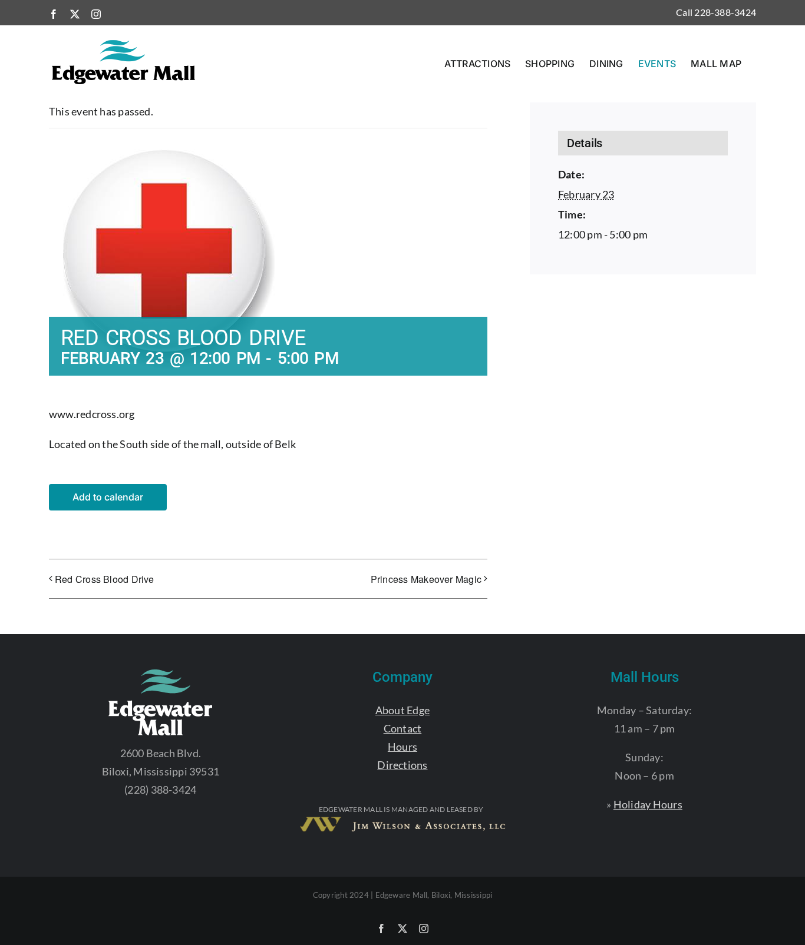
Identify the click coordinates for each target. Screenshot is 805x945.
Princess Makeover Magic (426, 579)
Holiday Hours (647, 804)
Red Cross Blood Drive (104, 579)
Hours (402, 746)
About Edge (402, 710)
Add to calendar (107, 497)
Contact (403, 728)
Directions (402, 764)
